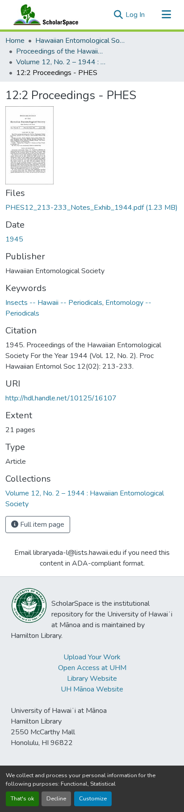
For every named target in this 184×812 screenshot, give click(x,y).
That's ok (22, 799)
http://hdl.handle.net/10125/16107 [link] (61, 398)
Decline (56, 799)
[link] (92, 207)
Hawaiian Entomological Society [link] (80, 41)
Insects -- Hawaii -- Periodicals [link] (53, 303)
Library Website (92, 678)
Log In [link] (135, 15)
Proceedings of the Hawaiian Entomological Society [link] (60, 51)
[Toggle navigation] (166, 14)
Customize (93, 799)
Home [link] (15, 41)
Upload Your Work (92, 657)
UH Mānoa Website (92, 689)
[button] (43, 15)
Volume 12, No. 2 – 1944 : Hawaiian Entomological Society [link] (60, 62)
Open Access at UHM (92, 668)
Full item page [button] (41, 524)
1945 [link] (14, 239)
